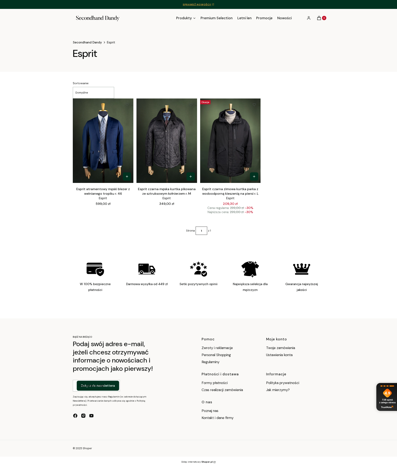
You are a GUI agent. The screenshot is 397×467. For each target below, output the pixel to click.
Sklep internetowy (197, 461)
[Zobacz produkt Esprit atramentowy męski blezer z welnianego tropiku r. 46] (127, 176)
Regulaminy (210, 362)
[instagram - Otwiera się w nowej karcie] (83, 415)
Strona (190, 230)
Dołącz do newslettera (98, 386)
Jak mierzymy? (278, 390)
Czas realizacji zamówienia (222, 390)
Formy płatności (215, 383)
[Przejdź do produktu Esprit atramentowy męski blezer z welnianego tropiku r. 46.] (103, 140)
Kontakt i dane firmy (217, 417)
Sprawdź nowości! (197, 4)
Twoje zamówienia (280, 348)
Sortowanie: (81, 83)
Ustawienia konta (279, 355)
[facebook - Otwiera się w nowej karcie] (75, 415)
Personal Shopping (216, 355)
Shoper (87, 448)
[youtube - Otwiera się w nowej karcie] (91, 415)
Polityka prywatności (282, 383)
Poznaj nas (210, 410)
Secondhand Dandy (87, 42)
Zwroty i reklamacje (217, 348)
